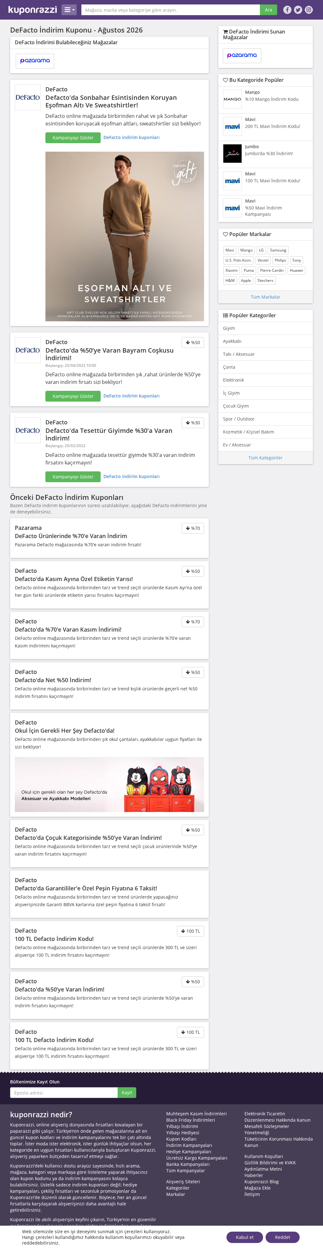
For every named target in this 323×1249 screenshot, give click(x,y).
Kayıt (127, 1092)
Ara (268, 10)
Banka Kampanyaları (188, 1164)
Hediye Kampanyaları (188, 1152)
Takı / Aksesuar (239, 354)
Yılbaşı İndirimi (182, 1126)
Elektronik (233, 380)
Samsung (278, 250)
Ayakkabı (232, 341)
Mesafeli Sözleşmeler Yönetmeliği (266, 1129)
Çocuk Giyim (236, 406)
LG (261, 250)
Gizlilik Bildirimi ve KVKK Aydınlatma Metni (270, 1166)
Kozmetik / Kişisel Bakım (248, 432)
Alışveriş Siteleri (183, 1182)
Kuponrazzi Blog (261, 1182)
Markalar (175, 1194)
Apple (246, 280)
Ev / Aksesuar (237, 445)
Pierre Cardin (272, 270)
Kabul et (245, 1237)
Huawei (296, 270)
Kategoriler (178, 1188)
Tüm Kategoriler (266, 458)
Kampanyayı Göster (73, 138)
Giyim (229, 328)
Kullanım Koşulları (263, 1156)
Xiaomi (232, 270)
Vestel (263, 260)
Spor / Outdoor (239, 419)
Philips (280, 260)
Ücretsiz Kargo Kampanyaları (196, 1158)
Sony (296, 260)
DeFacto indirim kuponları (131, 137)
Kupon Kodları (181, 1139)
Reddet (282, 1237)
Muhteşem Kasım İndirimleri (196, 1114)
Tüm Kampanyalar (185, 1170)
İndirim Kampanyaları (189, 1145)
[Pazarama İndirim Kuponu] (35, 61)
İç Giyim (231, 393)
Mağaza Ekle (257, 1188)
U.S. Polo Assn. (238, 260)
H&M (230, 280)
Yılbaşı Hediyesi (182, 1133)
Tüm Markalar (265, 297)
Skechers (265, 280)
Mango (246, 250)
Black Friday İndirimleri (190, 1120)
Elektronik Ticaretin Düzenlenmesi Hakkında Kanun (277, 1117)
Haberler (253, 1175)
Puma (249, 270)
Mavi (230, 250)
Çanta (229, 367)
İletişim (252, 1194)
